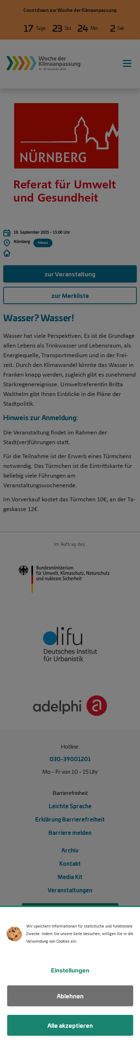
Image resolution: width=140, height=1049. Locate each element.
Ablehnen (70, 996)
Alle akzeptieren (70, 1025)
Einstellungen (70, 970)
